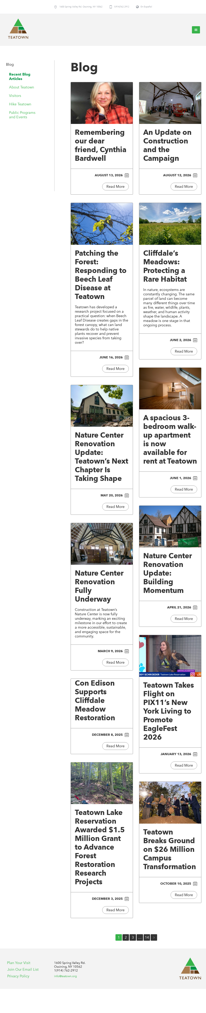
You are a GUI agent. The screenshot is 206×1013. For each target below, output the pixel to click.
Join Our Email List (23, 969)
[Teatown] (190, 968)
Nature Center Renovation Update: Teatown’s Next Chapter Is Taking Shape (101, 457)
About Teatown (21, 87)
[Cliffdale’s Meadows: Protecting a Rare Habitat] (170, 224)
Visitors (15, 95)
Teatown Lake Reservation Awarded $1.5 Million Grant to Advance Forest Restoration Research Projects (100, 847)
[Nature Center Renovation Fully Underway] (102, 544)
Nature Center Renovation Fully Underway (99, 586)
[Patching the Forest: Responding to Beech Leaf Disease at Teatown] (102, 224)
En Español (146, 6)
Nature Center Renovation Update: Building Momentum (167, 573)
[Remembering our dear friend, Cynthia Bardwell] (102, 103)
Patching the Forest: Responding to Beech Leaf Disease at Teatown (101, 275)
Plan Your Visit (18, 963)
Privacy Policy (18, 976)
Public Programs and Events (22, 114)
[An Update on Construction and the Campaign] (170, 103)
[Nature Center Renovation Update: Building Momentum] (170, 526)
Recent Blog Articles (19, 76)
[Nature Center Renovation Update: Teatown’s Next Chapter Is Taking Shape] (102, 406)
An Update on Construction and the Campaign (167, 145)
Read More (115, 186)
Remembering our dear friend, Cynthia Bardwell (100, 145)
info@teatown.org (65, 976)
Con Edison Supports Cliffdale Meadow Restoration (95, 700)
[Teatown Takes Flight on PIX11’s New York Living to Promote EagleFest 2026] (170, 656)
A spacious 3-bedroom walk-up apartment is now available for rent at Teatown (170, 439)
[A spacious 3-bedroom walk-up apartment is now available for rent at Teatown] (170, 388)
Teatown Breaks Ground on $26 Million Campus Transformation (169, 849)
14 (147, 937)
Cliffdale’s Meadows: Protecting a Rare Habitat (165, 266)
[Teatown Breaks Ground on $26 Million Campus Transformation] (170, 802)
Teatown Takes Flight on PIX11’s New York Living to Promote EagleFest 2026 (168, 711)
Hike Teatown (20, 104)
